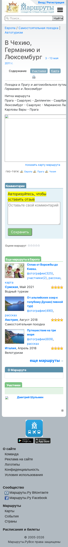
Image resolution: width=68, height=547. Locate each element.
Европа (10, 28)
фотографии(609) (40, 339)
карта (9, 282)
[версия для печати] (33, 77)
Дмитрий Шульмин (30, 397)
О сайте (9, 449)
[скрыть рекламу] (62, 410)
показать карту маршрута (42, 165)
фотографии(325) (40, 273)
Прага (40, 171)
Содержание (18, 71)
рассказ (54, 278)
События (12, 516)
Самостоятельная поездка (38, 28)
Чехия (52, 171)
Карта (55, 71)
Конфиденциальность (22, 469)
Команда (12, 454)
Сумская (11, 287)
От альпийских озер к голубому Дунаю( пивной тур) (45, 302)
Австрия (11, 320)
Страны (11, 521)
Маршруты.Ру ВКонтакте (28, 492)
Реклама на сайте (19, 459)
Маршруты (12, 506)
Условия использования (24, 475)
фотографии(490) (40, 310)
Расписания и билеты (21, 529)
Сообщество (13, 487)
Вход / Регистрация (51, 2)
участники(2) (37, 278)
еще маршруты (45, 360)
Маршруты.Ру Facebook (28, 498)
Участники (39, 71)
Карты (9, 511)
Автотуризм (14, 32)
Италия (10, 348)
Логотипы (12, 464)
